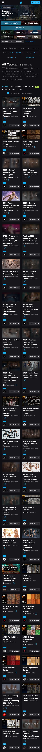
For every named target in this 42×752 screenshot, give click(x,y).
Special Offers (30, 86)
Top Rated (6, 89)
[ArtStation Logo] (21, 2)
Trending (5, 86)
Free (13, 89)
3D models (18, 41)
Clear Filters (30, 57)
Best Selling (16, 86)
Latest (19, 89)
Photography (7, 41)
